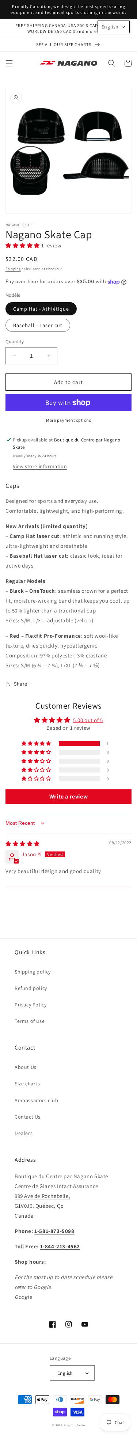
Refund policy (31, 988)
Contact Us (28, 1116)
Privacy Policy (30, 1004)
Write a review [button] (68, 796)
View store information (40, 466)
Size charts (27, 1083)
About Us (26, 1067)
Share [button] (20, 683)
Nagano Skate (74, 1425)
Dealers (24, 1133)
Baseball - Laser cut (37, 325)
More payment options (68, 420)
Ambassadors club (36, 1100)
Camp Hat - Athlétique (41, 309)
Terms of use (30, 1021)
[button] (9, 63)
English (65, 1373)
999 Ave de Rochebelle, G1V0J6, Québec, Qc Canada (42, 1205)
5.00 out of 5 (88, 720)
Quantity (14, 341)
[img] (22, 843)
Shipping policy (33, 971)
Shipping (13, 268)
